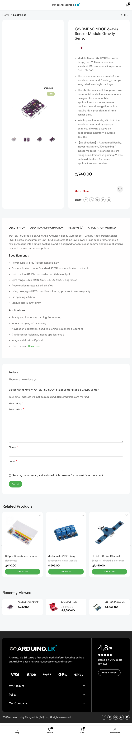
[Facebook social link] (85, 199)
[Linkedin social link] (103, 199)
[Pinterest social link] (97, 199)
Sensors (96, 560)
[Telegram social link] (109, 199)
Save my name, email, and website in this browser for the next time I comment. (58, 475)
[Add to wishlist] (120, 189)
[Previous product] (121, 15)
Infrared (106, 560)
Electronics (19, 14)
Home (5, 14)
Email (13, 461)
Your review (16, 409)
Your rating (16, 403)
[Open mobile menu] (4, 5)
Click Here (34, 346)
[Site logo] (66, 4)
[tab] (17, 227)
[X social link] (91, 199)
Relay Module (69, 560)
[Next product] (128, 15)
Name (13, 447)
